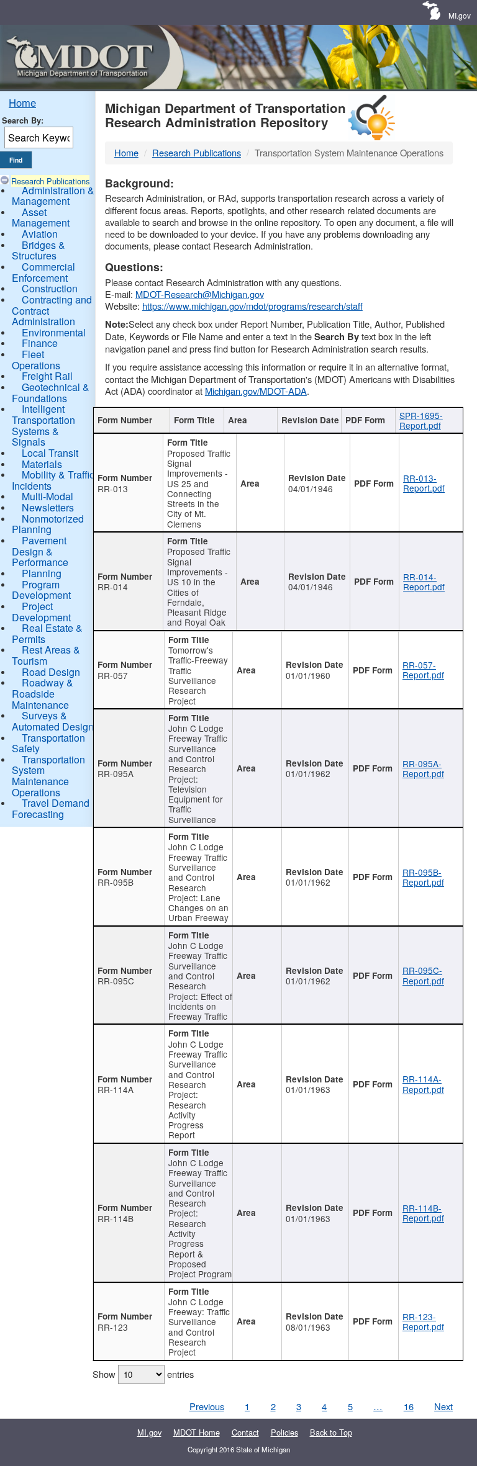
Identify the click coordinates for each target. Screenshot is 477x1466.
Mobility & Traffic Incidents (53, 480)
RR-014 (113, 586)
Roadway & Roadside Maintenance (42, 693)
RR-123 (113, 1327)
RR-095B (116, 882)
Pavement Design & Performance (40, 551)
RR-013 (113, 488)
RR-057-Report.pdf (423, 670)
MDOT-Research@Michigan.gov (199, 293)
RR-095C (116, 980)
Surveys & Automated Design (53, 721)
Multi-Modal (47, 496)
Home (22, 102)
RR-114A (116, 1089)
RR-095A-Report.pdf (423, 768)
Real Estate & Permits (47, 633)
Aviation (40, 234)
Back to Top (331, 1432)
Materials (42, 464)
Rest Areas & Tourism (46, 655)
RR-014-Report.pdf (424, 581)
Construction (50, 288)
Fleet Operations (36, 359)
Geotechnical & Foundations (50, 392)
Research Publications (50, 181)
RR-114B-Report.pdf (423, 1213)
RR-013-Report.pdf (424, 483)
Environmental (54, 332)
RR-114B (116, 1218)
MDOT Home (196, 1432)
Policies (284, 1432)
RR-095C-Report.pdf (423, 975)
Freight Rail (47, 376)
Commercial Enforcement (43, 272)
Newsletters (48, 507)
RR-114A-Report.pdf (423, 1084)
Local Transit (50, 453)
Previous (206, 1406)
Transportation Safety (48, 743)
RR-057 (113, 675)
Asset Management (41, 217)
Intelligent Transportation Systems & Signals (43, 425)
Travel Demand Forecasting (50, 808)
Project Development (41, 611)
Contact (245, 1432)
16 (409, 1406)
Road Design (51, 672)
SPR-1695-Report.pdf (421, 420)
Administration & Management (53, 196)
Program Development (41, 590)
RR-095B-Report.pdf (423, 877)
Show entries (143, 1373)
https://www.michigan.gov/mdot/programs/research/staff (252, 305)
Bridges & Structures (38, 250)
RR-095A (116, 773)
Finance (40, 343)
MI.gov (459, 15)
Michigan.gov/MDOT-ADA (256, 390)
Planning (41, 573)
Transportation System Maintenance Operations (48, 775)
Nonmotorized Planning (48, 524)
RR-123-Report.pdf (423, 1321)
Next (443, 1406)
